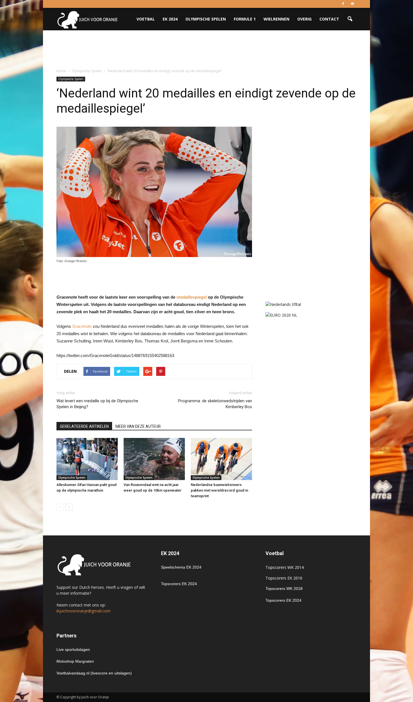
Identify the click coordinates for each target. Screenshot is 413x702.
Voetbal (146, 19)
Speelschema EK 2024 (181, 567)
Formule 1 (245, 19)
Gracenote (82, 326)
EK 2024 (170, 19)
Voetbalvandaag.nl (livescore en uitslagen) (94, 673)
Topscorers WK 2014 (285, 567)
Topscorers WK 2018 (284, 588)
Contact (329, 19)
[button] (350, 19)
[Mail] (352, 4)
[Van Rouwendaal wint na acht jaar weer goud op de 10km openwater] (154, 459)
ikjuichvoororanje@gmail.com (83, 611)
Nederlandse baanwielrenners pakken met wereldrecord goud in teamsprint (219, 490)
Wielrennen (276, 19)
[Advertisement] (206, 49)
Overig (304, 19)
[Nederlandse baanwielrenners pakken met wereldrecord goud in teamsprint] (221, 459)
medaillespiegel (191, 297)
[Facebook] (343, 4)
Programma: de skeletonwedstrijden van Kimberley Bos (215, 403)
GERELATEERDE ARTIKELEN (84, 426)
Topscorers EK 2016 (284, 578)
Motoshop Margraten (75, 661)
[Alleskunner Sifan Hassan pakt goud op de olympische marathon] (87, 459)
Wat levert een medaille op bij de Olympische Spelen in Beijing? (97, 403)
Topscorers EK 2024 (179, 583)
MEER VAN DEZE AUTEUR (138, 426)
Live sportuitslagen (73, 649)
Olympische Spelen (205, 19)
